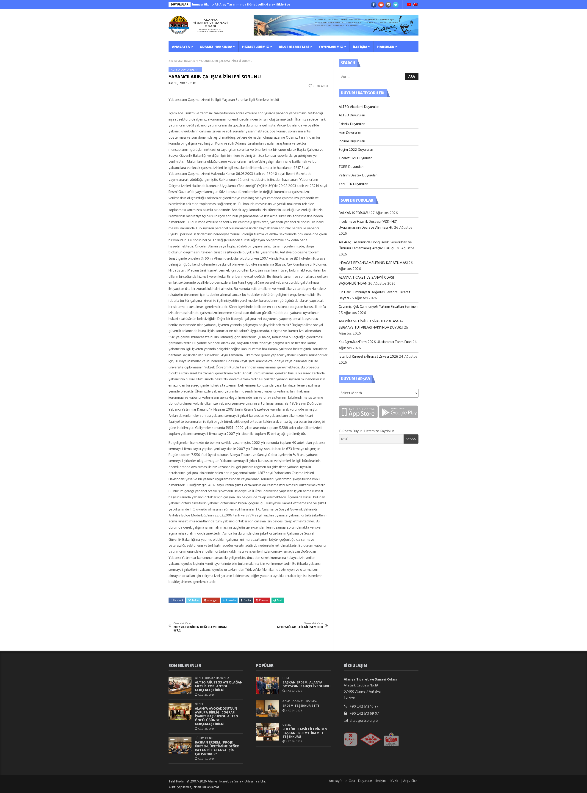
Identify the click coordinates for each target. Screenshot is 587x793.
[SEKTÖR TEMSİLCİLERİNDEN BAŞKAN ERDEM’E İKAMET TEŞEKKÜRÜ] (267, 732)
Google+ (213, 600)
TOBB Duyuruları (351, 167)
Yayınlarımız (331, 46)
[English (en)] (415, 5)
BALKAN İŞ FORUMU (354, 213)
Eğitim (199, 738)
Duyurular (190, 61)
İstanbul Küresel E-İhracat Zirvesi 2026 (368, 357)
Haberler (385, 46)
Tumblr (247, 600)
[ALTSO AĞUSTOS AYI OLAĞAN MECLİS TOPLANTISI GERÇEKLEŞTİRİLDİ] (180, 685)
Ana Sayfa (175, 61)
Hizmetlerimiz (255, 46)
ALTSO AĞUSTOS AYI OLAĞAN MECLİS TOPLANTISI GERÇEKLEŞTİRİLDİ (219, 686)
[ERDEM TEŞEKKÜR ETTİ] (267, 708)
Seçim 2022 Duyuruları (356, 150)
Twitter (195, 600)
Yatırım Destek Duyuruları (358, 175)
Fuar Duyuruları (350, 133)
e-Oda (350, 781)
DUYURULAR (179, 4)
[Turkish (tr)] (409, 5)
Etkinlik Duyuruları (352, 124)
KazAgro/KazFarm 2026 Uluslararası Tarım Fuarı (375, 342)
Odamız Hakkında (216, 46)
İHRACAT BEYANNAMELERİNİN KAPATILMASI (373, 263)
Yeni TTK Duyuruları (353, 184)
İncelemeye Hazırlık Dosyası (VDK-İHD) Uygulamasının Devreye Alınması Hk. (368, 225)
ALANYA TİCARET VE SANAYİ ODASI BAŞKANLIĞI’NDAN (366, 281)
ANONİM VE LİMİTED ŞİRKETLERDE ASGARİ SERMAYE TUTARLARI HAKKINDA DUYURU (371, 324)
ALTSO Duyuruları (185, 69)
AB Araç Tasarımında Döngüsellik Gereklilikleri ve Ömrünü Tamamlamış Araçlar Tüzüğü (260, 4)
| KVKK (393, 781)
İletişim (360, 46)
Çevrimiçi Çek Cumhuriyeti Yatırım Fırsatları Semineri (378, 307)
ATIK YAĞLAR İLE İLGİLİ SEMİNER (300, 625)
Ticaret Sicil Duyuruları (355, 158)
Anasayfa (181, 46)
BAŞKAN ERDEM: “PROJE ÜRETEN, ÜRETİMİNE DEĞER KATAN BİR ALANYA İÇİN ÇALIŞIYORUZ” (217, 748)
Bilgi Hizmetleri (294, 46)
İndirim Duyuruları (352, 141)
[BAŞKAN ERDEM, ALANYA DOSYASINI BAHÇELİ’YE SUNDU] (267, 685)
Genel (199, 678)
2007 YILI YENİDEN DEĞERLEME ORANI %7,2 (200, 627)
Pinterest (264, 600)
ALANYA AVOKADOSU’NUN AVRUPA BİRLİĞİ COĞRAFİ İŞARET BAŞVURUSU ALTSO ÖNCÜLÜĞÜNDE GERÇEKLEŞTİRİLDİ (216, 716)
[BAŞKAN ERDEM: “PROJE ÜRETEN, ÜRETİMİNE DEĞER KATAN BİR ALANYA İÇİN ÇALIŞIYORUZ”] (180, 745)
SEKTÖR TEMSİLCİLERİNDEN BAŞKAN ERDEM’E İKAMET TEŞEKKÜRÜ (304, 733)
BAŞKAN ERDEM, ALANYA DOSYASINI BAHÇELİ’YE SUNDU (306, 684)
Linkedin (231, 600)
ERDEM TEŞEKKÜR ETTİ (300, 705)
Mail (279, 600)
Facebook (178, 600)
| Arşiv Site (409, 781)
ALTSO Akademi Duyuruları (359, 107)
